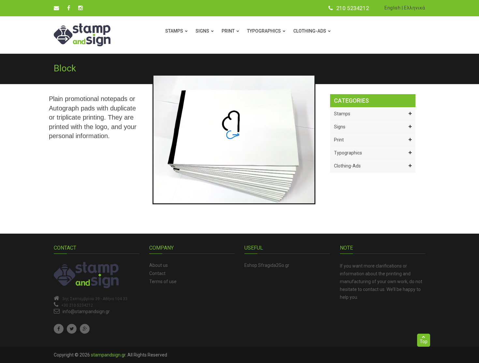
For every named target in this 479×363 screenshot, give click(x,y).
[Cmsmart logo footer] (96, 275)
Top (424, 341)
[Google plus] (85, 329)
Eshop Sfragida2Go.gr (266, 265)
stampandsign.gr (108, 354)
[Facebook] (59, 329)
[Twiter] (72, 329)
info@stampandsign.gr (86, 311)
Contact (157, 273)
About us (158, 265)
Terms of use (163, 281)
